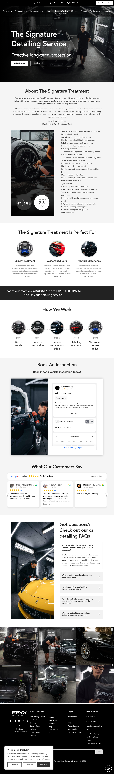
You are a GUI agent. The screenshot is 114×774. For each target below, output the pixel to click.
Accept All (43, 765)
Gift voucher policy (74, 732)
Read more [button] (14, 504)
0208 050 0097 (67, 291)
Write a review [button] (96, 476)
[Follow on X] (19, 725)
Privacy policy (72, 717)
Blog (50, 726)
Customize (14, 765)
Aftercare (74, 11)
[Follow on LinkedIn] (23, 721)
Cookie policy (72, 720)
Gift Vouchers (53, 730)
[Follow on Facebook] (10, 721)
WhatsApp (40, 291)
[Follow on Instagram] (14, 721)
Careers (9, 3)
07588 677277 (57, 3)
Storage (84, 11)
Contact (107, 11)
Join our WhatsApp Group (20, 730)
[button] (106, 494)
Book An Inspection (104, 3)
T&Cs (70, 723)
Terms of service (73, 726)
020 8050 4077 (74, 3)
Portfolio (52, 723)
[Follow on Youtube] (19, 721)
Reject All (29, 765)
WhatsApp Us (41, 3)
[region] (28, 758)
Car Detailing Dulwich (37, 717)
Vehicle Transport (55, 720)
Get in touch (38, 63)
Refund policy (72, 729)
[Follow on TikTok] (27, 721)
